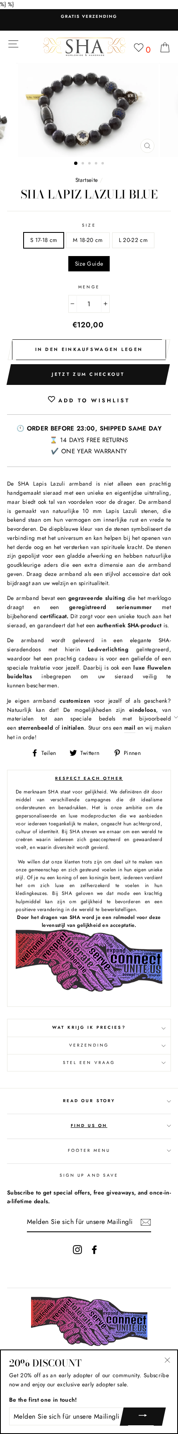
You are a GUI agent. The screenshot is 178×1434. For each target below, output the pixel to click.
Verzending (89, 1045)
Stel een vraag (89, 1062)
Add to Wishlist (92, 400)
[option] (89, 16)
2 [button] (84, 164)
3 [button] (90, 164)
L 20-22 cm (133, 240)
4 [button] (97, 164)
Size (89, 225)
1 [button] (76, 164)
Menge (88, 287)
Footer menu (89, 1150)
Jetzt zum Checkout (88, 374)
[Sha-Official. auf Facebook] (94, 1249)
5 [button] (103, 164)
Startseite (86, 180)
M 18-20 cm (88, 240)
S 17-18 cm (43, 240)
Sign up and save (89, 1175)
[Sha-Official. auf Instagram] (77, 1249)
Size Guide (89, 263)
